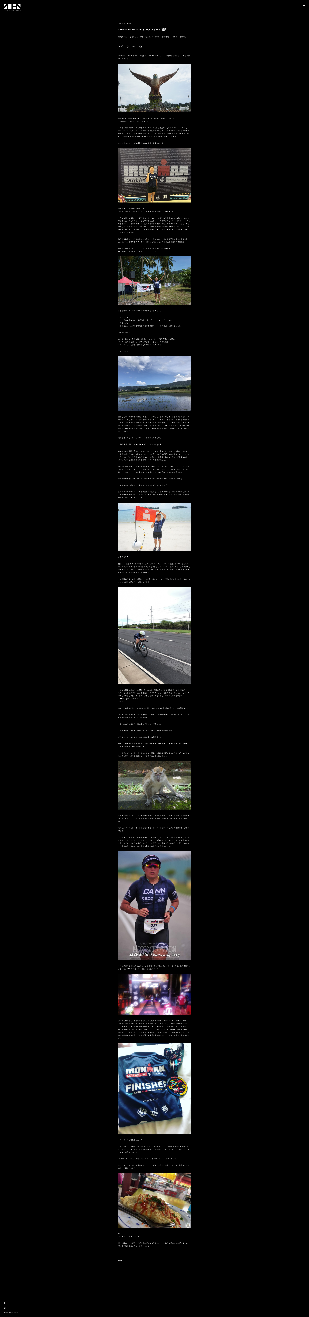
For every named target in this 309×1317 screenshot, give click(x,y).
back (120, 1260)
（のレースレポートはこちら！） (133, 121)
